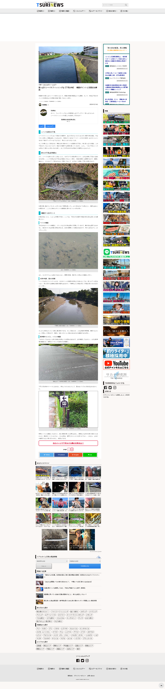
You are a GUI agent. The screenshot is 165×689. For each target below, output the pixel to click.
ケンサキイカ (84, 628)
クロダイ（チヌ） (77, 635)
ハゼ (96, 635)
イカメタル (60, 618)
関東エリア (57, 646)
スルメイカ (74, 628)
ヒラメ (39, 635)
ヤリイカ (55, 638)
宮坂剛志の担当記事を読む (68, 119)
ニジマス (68, 632)
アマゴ (76, 632)
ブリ (50, 628)
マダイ (44, 628)
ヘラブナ (77, 638)
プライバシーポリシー (80, 675)
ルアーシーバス (50, 615)
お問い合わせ (91, 675)
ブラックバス (87, 638)
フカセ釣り (40, 618)
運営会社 (70, 675)
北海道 (39, 646)
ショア (42, 126)
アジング (40, 615)
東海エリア (89, 646)
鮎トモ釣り (74, 611)
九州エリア (70, 649)
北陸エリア (79, 646)
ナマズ (55, 632)
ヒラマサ (64, 628)
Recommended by (94, 551)
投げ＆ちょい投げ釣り (44, 621)
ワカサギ (46, 638)
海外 (78, 649)
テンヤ (80, 618)
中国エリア (50, 649)
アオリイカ (47, 635)
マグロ (62, 638)
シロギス (89, 635)
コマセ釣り (50, 618)
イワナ (83, 632)
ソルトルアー (50, 126)
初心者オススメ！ (43, 611)
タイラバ (61, 615)
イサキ (56, 628)
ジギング (89, 615)
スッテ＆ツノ (71, 618)
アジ (38, 628)
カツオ (69, 638)
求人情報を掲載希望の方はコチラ (116, 50)
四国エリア (60, 649)
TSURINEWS (81, 679)
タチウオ (91, 632)
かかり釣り (89, 618)
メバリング (93, 611)
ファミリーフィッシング (59, 611)
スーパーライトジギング (75, 615)
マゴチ (39, 638)
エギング (84, 611)
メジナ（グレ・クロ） (61, 635)
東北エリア (47, 646)
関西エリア (40, 649)
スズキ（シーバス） (43, 632)
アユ (61, 632)
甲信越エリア (68, 646)
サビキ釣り (58, 621)
